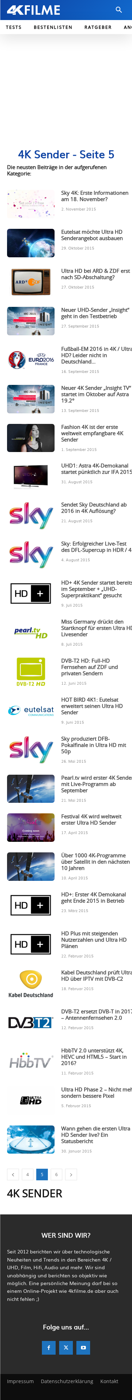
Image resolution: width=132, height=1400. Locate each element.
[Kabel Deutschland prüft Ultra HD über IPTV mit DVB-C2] (31, 983)
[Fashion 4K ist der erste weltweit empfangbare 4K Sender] (31, 438)
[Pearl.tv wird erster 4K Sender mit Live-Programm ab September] (31, 789)
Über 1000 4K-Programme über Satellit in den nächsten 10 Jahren (95, 862)
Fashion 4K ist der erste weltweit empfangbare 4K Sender (92, 434)
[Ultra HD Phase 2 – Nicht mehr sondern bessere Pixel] (31, 1100)
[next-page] (71, 1174)
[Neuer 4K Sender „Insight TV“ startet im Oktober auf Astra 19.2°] (31, 399)
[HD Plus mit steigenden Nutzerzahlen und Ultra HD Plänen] (31, 944)
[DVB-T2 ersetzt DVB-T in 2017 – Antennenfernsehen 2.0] (31, 1022)
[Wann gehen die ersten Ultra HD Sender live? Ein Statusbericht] (31, 1139)
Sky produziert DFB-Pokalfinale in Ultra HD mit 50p (93, 745)
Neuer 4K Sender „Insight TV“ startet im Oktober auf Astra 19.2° (96, 395)
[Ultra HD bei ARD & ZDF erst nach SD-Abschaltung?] (31, 282)
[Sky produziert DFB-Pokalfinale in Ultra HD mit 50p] (31, 750)
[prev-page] (13, 1174)
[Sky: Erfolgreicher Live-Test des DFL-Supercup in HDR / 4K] (31, 555)
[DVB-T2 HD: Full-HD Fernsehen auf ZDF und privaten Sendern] (31, 672)
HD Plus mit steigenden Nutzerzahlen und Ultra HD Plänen (94, 940)
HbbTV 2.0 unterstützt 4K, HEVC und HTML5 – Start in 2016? (94, 1057)
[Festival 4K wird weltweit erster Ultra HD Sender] (31, 827)
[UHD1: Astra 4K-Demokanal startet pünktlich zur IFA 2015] (31, 477)
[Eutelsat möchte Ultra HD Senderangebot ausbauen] (31, 243)
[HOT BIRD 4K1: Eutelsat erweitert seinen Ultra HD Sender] (31, 711)
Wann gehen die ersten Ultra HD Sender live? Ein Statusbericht (95, 1135)
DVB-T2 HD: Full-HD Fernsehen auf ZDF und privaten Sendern (89, 667)
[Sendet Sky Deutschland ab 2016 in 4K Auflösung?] (31, 516)
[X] (66, 1348)
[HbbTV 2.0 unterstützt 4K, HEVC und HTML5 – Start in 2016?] (31, 1061)
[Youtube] (83, 1348)
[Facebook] (49, 1348)
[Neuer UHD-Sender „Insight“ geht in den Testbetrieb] (31, 321)
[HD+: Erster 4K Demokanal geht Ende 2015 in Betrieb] (31, 905)
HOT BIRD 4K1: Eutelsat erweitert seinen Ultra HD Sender (92, 706)
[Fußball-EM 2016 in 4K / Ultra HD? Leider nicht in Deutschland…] (31, 360)
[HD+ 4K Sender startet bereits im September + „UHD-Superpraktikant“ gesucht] (31, 594)
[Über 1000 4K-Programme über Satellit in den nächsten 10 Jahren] (31, 866)
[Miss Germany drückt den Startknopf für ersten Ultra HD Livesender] (31, 633)
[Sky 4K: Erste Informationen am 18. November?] (31, 204)
